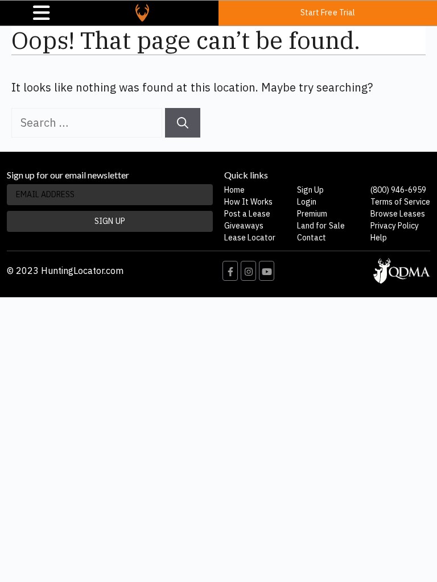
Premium (312, 214)
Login (306, 202)
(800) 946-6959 (398, 190)
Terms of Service (400, 202)
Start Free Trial (327, 12)
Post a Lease (247, 214)
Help (378, 237)
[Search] (182, 123)
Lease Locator (249, 237)
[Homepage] (142, 13)
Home (234, 190)
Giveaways (243, 226)
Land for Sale (320, 226)
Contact (311, 237)
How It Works (248, 202)
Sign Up (310, 190)
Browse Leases (397, 214)
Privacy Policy (394, 226)
